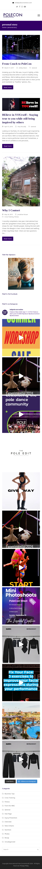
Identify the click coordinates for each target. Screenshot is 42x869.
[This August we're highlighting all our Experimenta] (21, 376)
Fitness (16, 217)
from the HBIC (10, 806)
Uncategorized (10, 842)
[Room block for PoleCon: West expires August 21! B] (21, 720)
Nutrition (8, 830)
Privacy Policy (24, 866)
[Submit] (37, 849)
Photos (7, 834)
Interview (8, 822)
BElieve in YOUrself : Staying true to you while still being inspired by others (20, 118)
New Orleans (9, 826)
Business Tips (10, 794)
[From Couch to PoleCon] (21, 47)
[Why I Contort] (21, 181)
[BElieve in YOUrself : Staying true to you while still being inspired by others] (21, 104)
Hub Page (8, 814)
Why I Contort (11, 210)
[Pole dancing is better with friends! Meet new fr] (21, 567)
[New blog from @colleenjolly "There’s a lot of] (21, 682)
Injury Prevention (11, 818)
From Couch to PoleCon (16, 63)
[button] (39, 15)
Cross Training (9, 217)
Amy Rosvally (22, 126)
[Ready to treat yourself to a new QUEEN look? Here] (21, 491)
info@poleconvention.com (23, 3)
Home (4, 27)
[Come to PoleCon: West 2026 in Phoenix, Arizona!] (21, 414)
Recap (7, 838)
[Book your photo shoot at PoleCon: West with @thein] (21, 606)
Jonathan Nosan (22, 214)
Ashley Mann (23, 68)
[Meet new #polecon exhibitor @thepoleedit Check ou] (21, 452)
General (34, 68)
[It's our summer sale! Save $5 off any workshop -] (21, 337)
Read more (8, 87)
